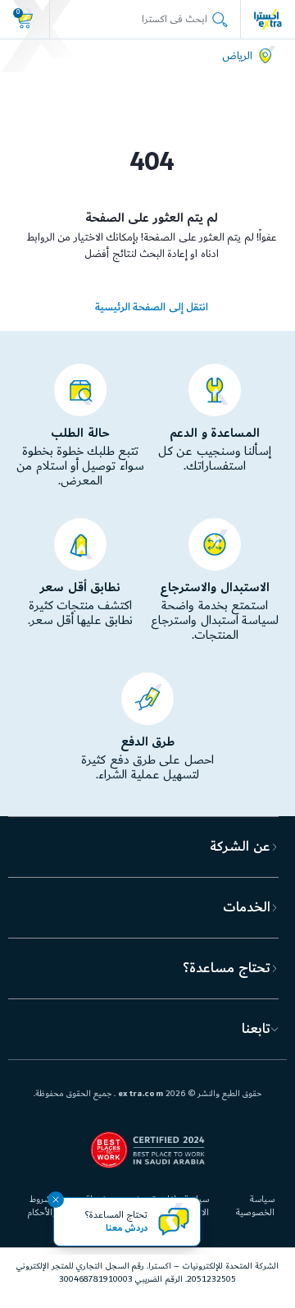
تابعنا (256, 1028)
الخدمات (246, 907)
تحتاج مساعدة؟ (226, 968)
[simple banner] (268, 19)
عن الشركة (240, 846)
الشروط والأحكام (42, 1206)
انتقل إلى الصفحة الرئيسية (151, 307)
